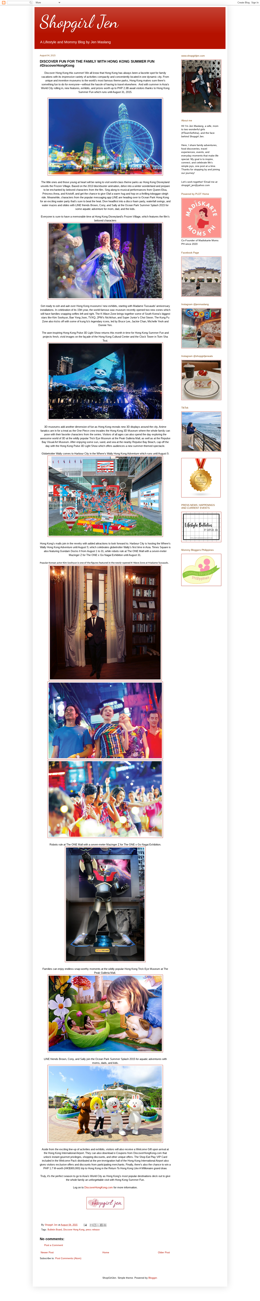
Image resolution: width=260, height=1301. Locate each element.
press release (93, 1229)
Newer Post (47, 1252)
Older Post (164, 1252)
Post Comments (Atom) (68, 1258)
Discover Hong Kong (73, 1229)
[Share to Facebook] (101, 1225)
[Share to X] (98, 1225)
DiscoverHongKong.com (98, 1187)
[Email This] (91, 1225)
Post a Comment (53, 1245)
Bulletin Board (55, 1229)
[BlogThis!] (95, 1225)
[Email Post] (85, 1225)
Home (105, 1252)
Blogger (152, 1277)
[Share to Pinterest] (105, 1225)
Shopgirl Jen (79, 21)
